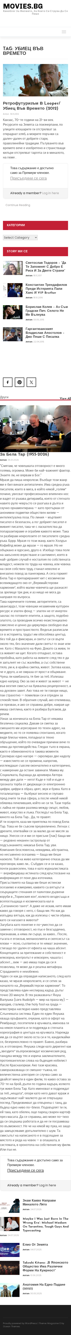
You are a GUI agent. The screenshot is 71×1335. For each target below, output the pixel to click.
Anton (6, 114)
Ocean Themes (11, 1326)
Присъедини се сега (28, 178)
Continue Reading (18, 205)
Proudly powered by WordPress (20, 1323)
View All (65, 398)
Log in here (50, 193)
